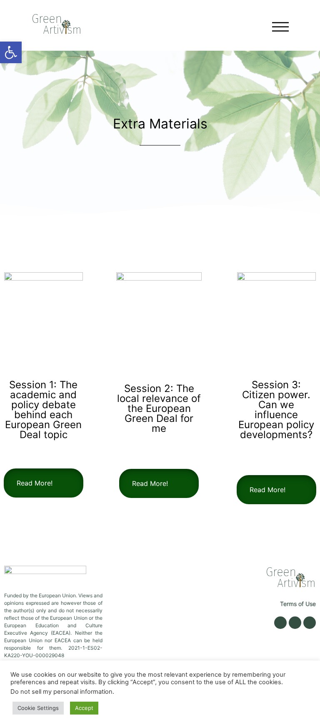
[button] (11, 52)
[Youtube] (309, 622)
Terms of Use (298, 603)
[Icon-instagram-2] (295, 622)
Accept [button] (84, 708)
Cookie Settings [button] (38, 708)
